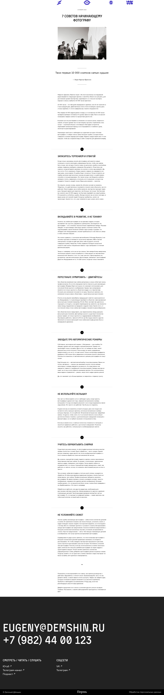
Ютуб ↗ (7, 666)
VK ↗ (59, 666)
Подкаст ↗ (9, 673)
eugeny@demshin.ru (54, 627)
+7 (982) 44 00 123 (47, 639)
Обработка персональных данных (145, 692)
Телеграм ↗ (63, 670)
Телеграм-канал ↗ (13, 670)
